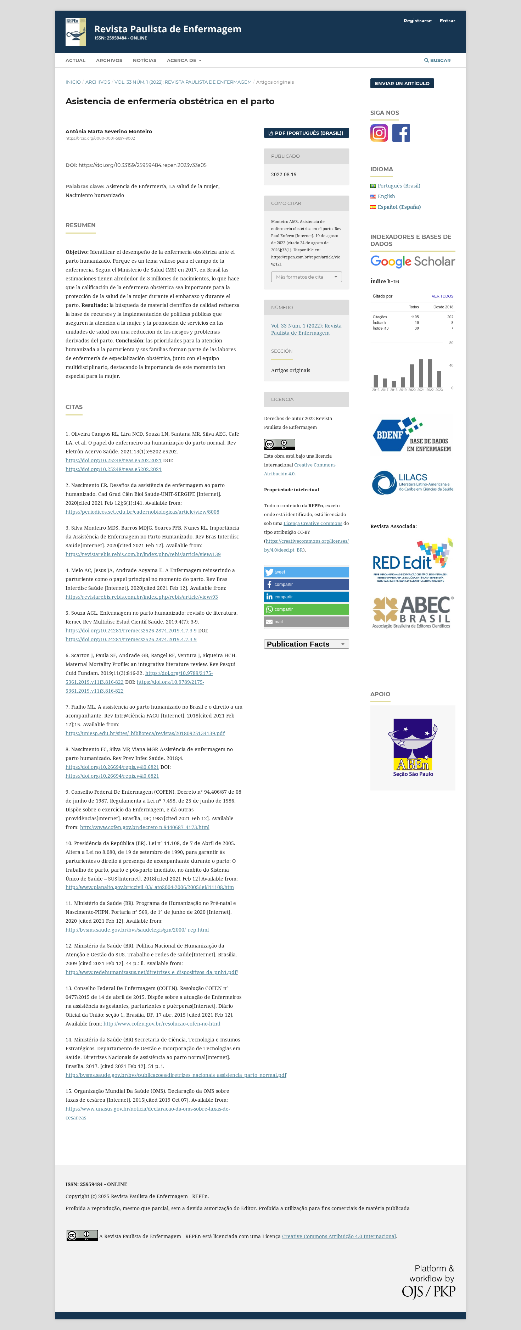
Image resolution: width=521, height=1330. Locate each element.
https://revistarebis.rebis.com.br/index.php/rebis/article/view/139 (143, 554)
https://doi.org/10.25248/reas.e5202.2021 (114, 460)
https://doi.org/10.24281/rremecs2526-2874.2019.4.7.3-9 (131, 630)
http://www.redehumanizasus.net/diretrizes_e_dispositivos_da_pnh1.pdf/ (152, 972)
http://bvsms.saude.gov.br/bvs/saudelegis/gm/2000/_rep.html (137, 929)
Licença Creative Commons (313, 523)
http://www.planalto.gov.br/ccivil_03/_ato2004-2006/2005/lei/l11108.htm (150, 887)
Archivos (109, 60)
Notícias (144, 60)
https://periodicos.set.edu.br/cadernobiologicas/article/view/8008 (142, 511)
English (386, 196)
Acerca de (182, 60)
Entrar (447, 20)
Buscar (440, 60)
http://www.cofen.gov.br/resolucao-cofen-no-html (161, 1023)
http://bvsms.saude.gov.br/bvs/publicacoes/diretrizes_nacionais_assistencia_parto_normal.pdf (176, 1075)
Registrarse (418, 20)
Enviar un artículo (402, 83)
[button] (306, 572)
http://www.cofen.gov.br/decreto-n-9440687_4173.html (144, 827)
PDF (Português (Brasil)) (308, 133)
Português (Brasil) (399, 185)
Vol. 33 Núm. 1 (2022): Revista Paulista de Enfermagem (183, 82)
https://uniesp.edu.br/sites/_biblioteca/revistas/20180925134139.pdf (145, 733)
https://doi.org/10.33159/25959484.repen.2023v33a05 (143, 165)
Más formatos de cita (300, 277)
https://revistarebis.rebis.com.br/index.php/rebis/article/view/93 (142, 596)
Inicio (73, 82)
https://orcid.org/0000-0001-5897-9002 (100, 138)
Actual (75, 60)
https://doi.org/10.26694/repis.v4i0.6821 (112, 767)
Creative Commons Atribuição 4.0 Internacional (339, 1236)
